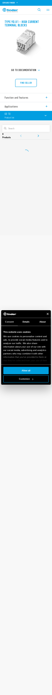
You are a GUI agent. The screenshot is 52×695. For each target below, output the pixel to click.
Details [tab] (26, 322)
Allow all (26, 370)
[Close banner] (48, 314)
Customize (24, 379)
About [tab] (42, 322)
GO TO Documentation (23, 70)
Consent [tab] (9, 322)
